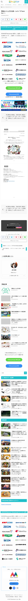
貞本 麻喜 (14, 270)
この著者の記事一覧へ (14, 275)
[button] (3, 19)
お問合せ (20, 596)
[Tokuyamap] (14, 1)
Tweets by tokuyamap (6, 504)
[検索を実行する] (25, 373)
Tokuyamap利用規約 (10, 596)
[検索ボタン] (1, 1)
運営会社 (16, 596)
